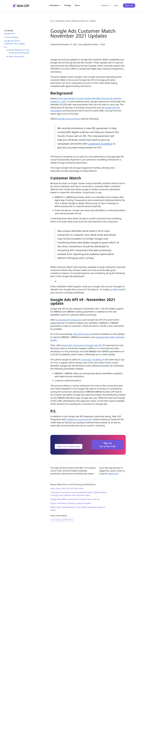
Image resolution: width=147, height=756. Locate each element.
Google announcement (69, 118)
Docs (77, 5)
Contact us (105, 5)
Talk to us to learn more (68, 446)
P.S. (5, 47)
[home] (21, 6)
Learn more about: (17, 56)
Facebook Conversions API (79, 419)
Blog (52, 21)
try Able (113, 289)
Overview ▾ (55, 5)
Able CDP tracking (82, 334)
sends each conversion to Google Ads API (81, 345)
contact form (113, 473)
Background (9, 33)
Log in (116, 5)
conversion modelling (100, 143)
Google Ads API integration (68, 319)
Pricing (67, 5)
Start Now (129, 5)
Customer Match (11, 37)
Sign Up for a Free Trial (107, 445)
